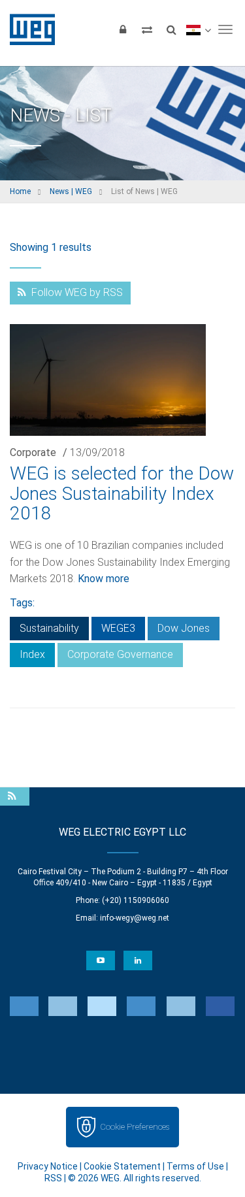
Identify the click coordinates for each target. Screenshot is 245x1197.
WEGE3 (118, 628)
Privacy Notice (48, 1166)
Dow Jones (183, 628)
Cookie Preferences (134, 1127)
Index (32, 654)
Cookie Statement (122, 1166)
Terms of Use (195, 1166)
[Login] (123, 29)
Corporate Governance (120, 654)
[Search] (171, 29)
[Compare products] (147, 29)
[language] (198, 29)
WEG (28, 29)
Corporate (33, 452)
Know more (103, 578)
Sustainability (49, 628)
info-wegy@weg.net (134, 918)
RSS (53, 1178)
